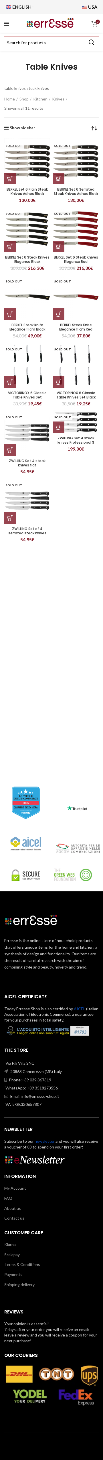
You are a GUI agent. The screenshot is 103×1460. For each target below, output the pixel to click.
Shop (24, 98)
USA (92, 7)
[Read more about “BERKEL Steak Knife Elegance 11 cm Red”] (58, 314)
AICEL (79, 1008)
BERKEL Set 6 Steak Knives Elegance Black (27, 259)
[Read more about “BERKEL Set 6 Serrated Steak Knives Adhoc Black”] (58, 178)
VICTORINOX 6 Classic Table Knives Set (27, 395)
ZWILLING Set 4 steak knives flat (27, 463)
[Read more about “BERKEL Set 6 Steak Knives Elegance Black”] (10, 246)
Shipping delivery (19, 1284)
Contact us (14, 1218)
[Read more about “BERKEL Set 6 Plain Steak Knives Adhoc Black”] (10, 178)
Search (91, 42)
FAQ (8, 1198)
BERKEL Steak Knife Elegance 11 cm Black (27, 327)
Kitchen (40, 98)
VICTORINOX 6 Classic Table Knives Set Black (76, 395)
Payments (13, 1274)
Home (9, 98)
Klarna (10, 1244)
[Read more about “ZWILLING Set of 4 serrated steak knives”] (10, 518)
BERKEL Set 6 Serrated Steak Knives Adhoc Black (76, 191)
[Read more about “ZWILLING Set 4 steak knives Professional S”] (58, 427)
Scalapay (12, 1254)
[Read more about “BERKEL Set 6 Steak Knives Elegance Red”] (58, 246)
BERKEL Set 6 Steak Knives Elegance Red (76, 259)
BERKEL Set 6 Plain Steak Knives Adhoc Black (27, 191)
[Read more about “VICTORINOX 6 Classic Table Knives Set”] (10, 382)
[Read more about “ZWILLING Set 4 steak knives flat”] (10, 450)
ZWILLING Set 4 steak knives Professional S (76, 440)
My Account (15, 1188)
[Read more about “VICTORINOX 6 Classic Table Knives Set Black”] (58, 382)
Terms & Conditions (22, 1264)
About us (12, 1208)
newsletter (45, 1141)
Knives (58, 98)
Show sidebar (22, 128)
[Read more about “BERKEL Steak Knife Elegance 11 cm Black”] (10, 314)
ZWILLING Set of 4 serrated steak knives (27, 531)
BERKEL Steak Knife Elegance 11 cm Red (75, 327)
